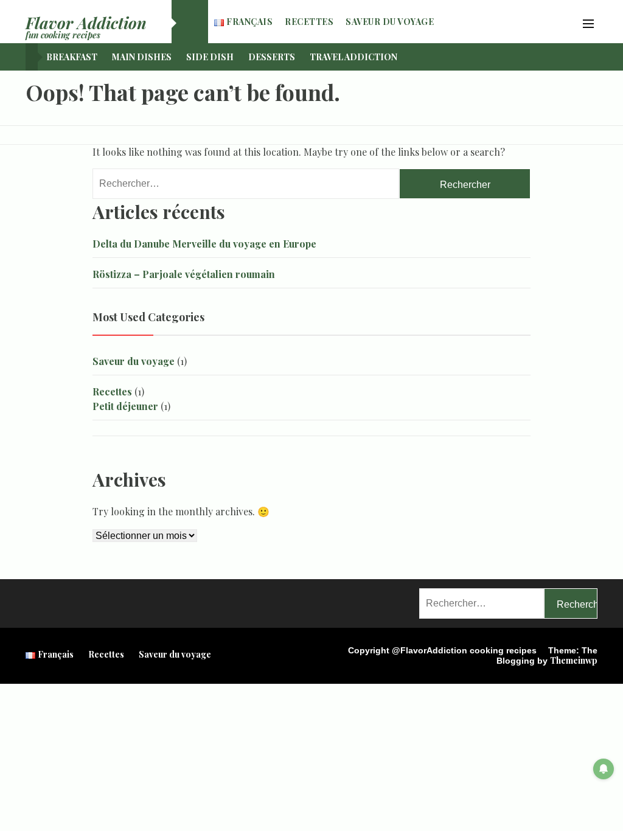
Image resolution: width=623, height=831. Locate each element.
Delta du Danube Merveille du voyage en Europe (204, 243)
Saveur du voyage (390, 21)
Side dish (210, 57)
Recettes (309, 21)
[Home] (190, 21)
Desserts (271, 57)
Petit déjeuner (125, 406)
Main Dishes (142, 57)
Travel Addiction (353, 57)
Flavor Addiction (86, 22)
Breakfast (71, 57)
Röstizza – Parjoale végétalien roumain (183, 274)
